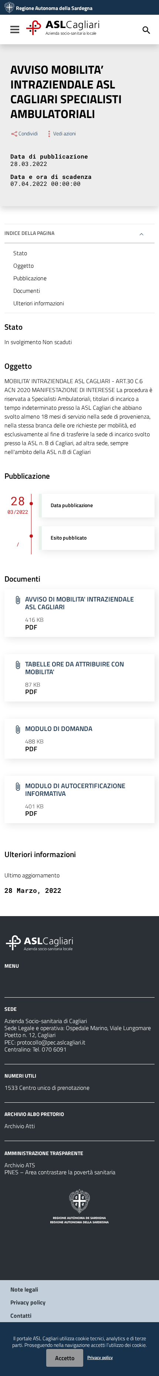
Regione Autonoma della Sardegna (54, 8)
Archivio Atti (19, 1126)
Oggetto (23, 265)
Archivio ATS (19, 1165)
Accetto (64, 1358)
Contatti (20, 1315)
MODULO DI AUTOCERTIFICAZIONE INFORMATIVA (75, 789)
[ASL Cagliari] (9, 8)
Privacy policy (27, 1302)
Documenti (26, 290)
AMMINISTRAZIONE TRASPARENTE (43, 1153)
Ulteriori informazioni (38, 303)
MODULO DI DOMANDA (58, 729)
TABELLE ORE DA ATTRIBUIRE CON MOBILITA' (74, 668)
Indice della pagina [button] (29, 233)
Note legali (24, 1289)
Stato (20, 253)
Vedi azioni (64, 133)
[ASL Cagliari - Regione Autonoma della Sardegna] (42, 941)
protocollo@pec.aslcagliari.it (51, 1042)
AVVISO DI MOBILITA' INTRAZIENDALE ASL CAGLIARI (79, 603)
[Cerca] (146, 30)
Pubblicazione (30, 278)
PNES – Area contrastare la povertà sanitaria (59, 1172)
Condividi (28, 133)
